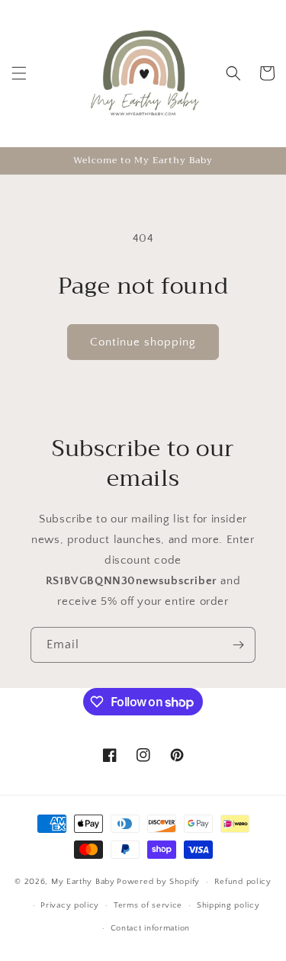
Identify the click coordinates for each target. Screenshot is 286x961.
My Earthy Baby (83, 881)
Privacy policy (69, 905)
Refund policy (243, 881)
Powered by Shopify (158, 881)
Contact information (150, 928)
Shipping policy (228, 905)
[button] (19, 73)
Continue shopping (143, 342)
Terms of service (148, 905)
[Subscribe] (238, 645)
